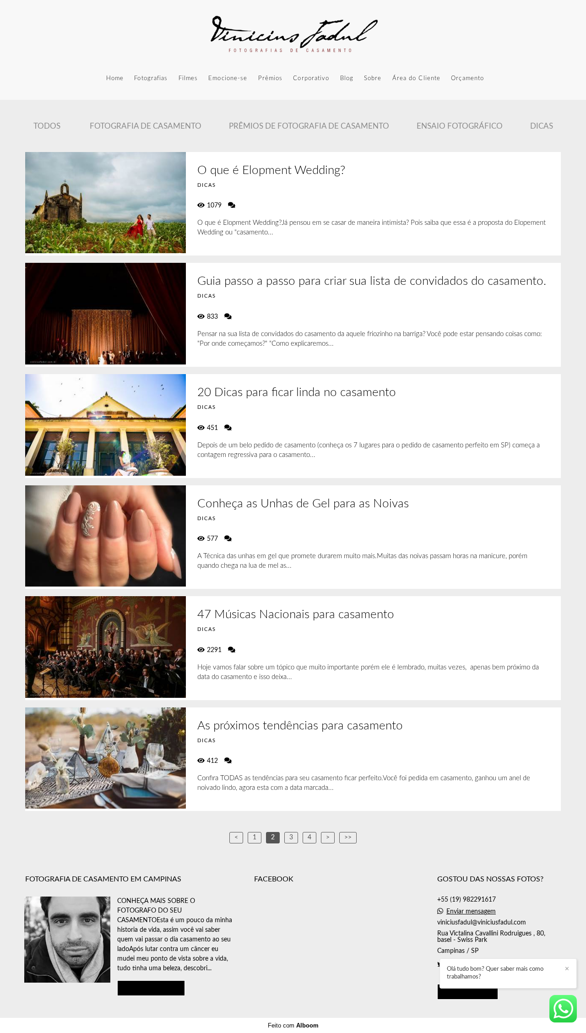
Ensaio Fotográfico (460, 126)
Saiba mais (151, 987)
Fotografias (151, 79)
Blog (346, 79)
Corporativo (311, 79)
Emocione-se (227, 79)
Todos (46, 126)
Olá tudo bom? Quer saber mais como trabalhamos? (495, 973)
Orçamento (467, 79)
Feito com (293, 1025)
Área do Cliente (416, 79)
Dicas (541, 126)
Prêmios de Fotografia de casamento (309, 126)
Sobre (373, 79)
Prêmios (270, 79)
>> (348, 837)
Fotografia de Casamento (145, 126)
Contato (467, 991)
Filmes (188, 79)
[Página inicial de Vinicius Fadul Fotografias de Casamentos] (293, 34)
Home (115, 79)
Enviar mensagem (471, 911)
